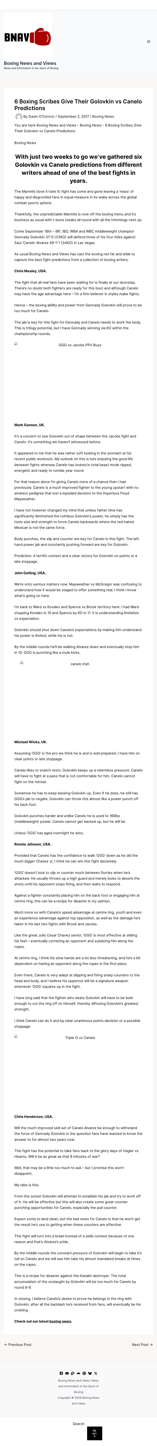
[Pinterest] (84, 1373)
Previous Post (18, 1344)
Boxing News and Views (30, 63)
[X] (95, 1373)
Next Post (142, 1344)
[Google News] (78, 1373)
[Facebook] (61, 1373)
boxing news (60, 1321)
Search (78, 1424)
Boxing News (103, 116)
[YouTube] (67, 1373)
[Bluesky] (90, 1373)
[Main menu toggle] (148, 41)
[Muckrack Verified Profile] (72, 1373)
